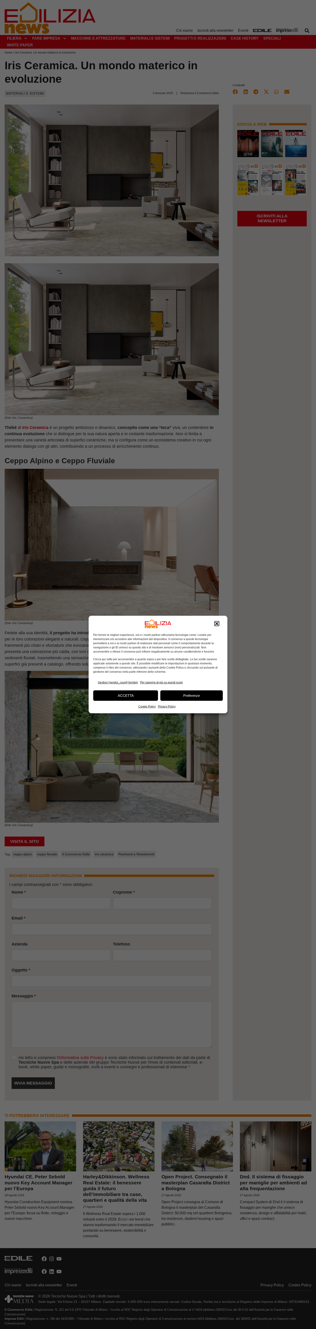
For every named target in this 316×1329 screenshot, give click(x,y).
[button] (216, 624)
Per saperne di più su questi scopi (161, 682)
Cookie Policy (147, 706)
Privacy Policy (167, 706)
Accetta (126, 696)
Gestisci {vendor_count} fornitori (118, 682)
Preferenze (191, 696)
